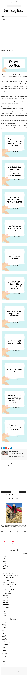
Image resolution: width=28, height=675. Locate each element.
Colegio (3, 625)
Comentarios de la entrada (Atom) (13, 494)
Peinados (4, 653)
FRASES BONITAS (6, 570)
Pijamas (3, 656)
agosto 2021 (6, 595)
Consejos (4, 627)
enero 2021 (5, 607)
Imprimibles (4, 644)
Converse (4, 629)
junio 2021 (5, 598)
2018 (3, 613)
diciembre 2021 (6, 566)
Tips (2, 662)
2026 (3, 556)
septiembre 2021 (6, 593)
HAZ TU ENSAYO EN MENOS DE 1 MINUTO (12, 587)
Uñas (3, 664)
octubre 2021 (6, 591)
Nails (3, 649)
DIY (2, 630)
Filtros (3, 635)
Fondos (3, 636)
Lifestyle (3, 646)
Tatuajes (3, 661)
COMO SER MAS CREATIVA (8, 580)
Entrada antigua (22, 491)
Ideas (3, 641)
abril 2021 (5, 602)
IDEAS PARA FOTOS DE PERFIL (9, 584)
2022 (3, 563)
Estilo (3, 633)
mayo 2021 (5, 600)
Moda (3, 647)
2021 (3, 565)
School (3, 658)
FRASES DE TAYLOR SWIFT (8, 573)
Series (3, 659)
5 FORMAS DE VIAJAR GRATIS (9, 586)
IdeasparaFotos (5, 642)
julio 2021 (5, 597)
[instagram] (17, 2)
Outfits (3, 652)
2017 (3, 615)
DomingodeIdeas (5, 632)
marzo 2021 (5, 604)
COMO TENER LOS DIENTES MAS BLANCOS (12, 579)
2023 (3, 561)
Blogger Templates (20, 671)
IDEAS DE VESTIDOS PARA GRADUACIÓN (12, 575)
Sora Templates (11, 671)
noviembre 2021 (6, 568)
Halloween (4, 639)
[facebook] (11, 2)
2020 (3, 610)
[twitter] (14, 2)
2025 (3, 558)
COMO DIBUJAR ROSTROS (8, 582)
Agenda (3, 622)
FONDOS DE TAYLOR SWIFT (9, 577)
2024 (3, 560)
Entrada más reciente (6, 491)
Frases (3, 638)
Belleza (3, 624)
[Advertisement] (14, 35)
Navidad (3, 650)
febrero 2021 (6, 606)
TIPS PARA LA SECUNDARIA (9, 589)
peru (3, 655)
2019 (3, 611)
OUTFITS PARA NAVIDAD (8, 571)
